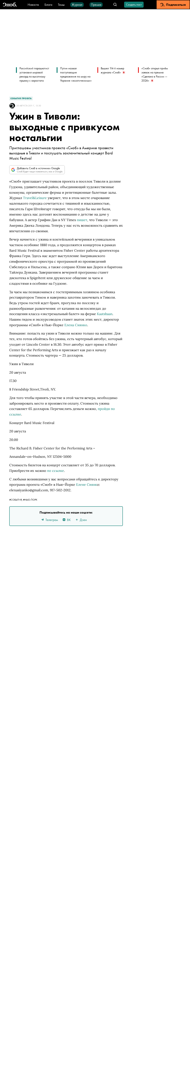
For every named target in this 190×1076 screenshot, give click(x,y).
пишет (82, 220)
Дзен (83, 520)
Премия (96, 4)
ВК (69, 520)
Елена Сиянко (75, 325)
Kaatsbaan (104, 314)
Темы (61, 4)
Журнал (77, 4)
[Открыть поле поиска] (115, 5)
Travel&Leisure (35, 198)
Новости (33, 4)
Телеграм (51, 520)
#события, (16, 499)
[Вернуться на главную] (9, 5)
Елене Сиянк (86, 484)
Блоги (48, 4)
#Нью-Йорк (30, 499)
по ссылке (55, 471)
